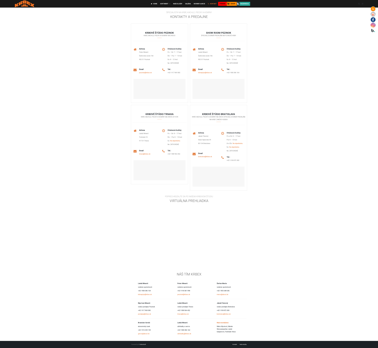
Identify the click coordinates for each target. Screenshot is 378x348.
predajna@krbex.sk (144, 314)
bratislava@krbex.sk (205, 157)
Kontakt (235, 344)
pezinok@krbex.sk (145, 73)
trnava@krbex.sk (144, 154)
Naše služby (243, 344)
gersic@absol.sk (144, 334)
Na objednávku (175, 141)
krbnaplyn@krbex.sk (205, 73)
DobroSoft (143, 344)
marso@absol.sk (222, 294)
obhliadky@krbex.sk (184, 334)
